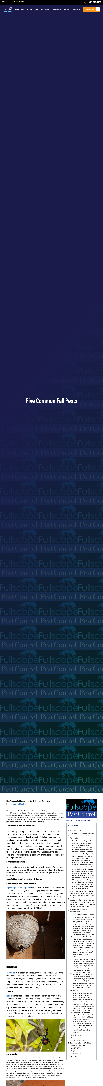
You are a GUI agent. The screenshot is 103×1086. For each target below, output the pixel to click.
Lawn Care (67, 9)
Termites (29, 9)
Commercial (57, 9)
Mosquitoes (38, 9)
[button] (19, 9)
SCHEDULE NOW (90, 9)
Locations (76, 9)
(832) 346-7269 (94, 2)
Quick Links (76, 1051)
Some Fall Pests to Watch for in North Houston (80, 911)
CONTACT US (76, 1048)
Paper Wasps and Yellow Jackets (83, 914)
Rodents (47, 9)
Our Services (77, 1054)
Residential (19, 9)
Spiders (75, 990)
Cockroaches (77, 1035)
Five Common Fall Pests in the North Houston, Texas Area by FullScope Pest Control (82, 836)
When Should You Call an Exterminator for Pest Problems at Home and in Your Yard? (81, 1043)
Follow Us (76, 1057)
